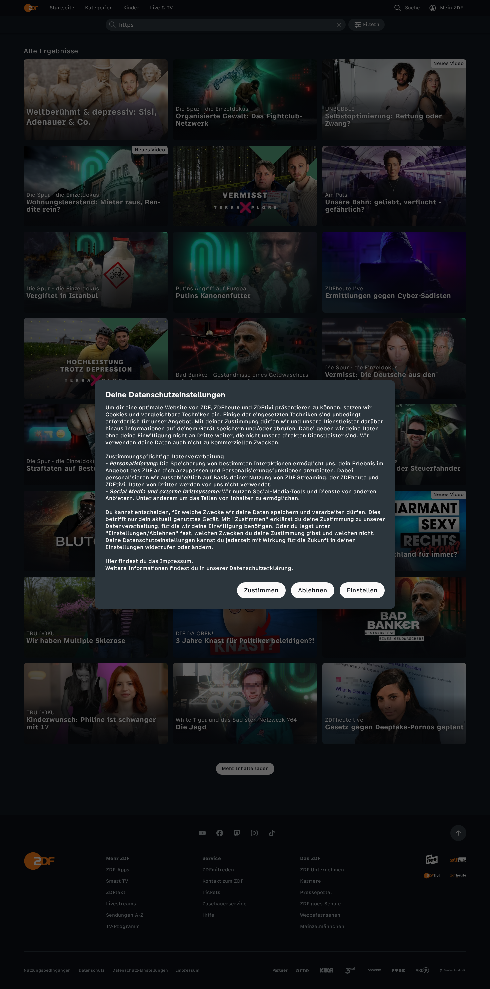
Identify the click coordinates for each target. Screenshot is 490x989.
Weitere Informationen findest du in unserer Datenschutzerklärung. (199, 568)
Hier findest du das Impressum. (149, 561)
